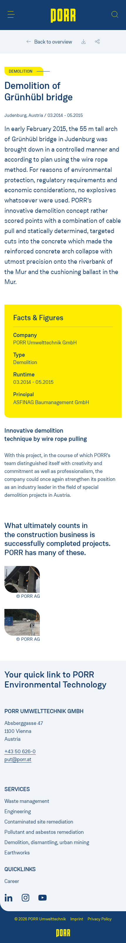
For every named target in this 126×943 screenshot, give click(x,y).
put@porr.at (17, 759)
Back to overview (52, 42)
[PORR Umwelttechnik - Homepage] (63, 15)
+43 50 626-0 (20, 751)
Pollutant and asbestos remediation (44, 832)
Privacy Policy (100, 919)
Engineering (17, 811)
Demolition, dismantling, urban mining (46, 842)
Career (11, 881)
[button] (11, 14)
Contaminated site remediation (38, 822)
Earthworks (17, 852)
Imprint (76, 919)
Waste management (26, 801)
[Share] (97, 41)
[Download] (83, 41)
